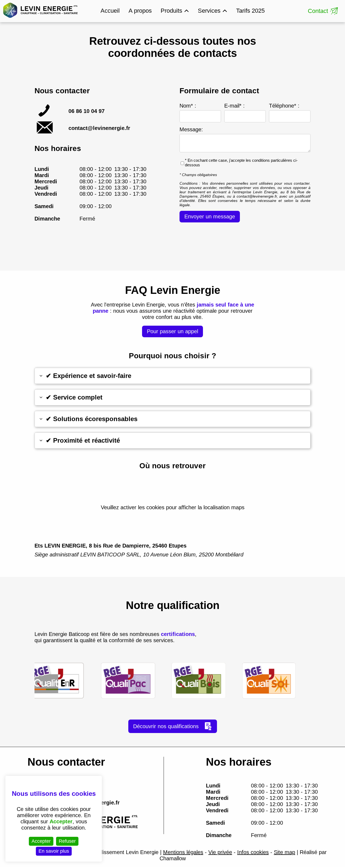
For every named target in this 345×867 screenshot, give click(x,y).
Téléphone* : (284, 106)
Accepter (41, 841)
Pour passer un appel (172, 331)
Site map (284, 852)
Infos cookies (253, 852)
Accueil (110, 10)
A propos (140, 10)
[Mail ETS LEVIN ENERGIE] (44, 132)
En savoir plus (54, 851)
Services (209, 10)
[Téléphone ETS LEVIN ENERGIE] (45, 115)
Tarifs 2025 (250, 10)
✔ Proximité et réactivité (83, 440)
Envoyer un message (209, 216)
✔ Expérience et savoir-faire (88, 375)
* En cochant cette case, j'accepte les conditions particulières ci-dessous (241, 162)
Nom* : (188, 106)
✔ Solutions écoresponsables (91, 418)
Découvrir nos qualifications (166, 726)
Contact (318, 11)
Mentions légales (183, 852)
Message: (191, 129)
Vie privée (220, 852)
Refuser (67, 841)
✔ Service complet (74, 397)
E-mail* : (234, 106)
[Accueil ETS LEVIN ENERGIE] (40, 19)
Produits (171, 10)
